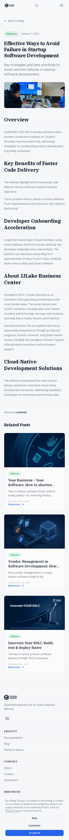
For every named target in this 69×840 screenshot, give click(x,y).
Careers (9, 774)
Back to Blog (16, 21)
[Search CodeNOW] (37, 5)
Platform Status (13, 749)
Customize (34, 825)
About (7, 768)
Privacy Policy (12, 810)
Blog (7, 743)
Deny (34, 818)
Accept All (34, 832)
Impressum (11, 780)
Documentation (13, 737)
